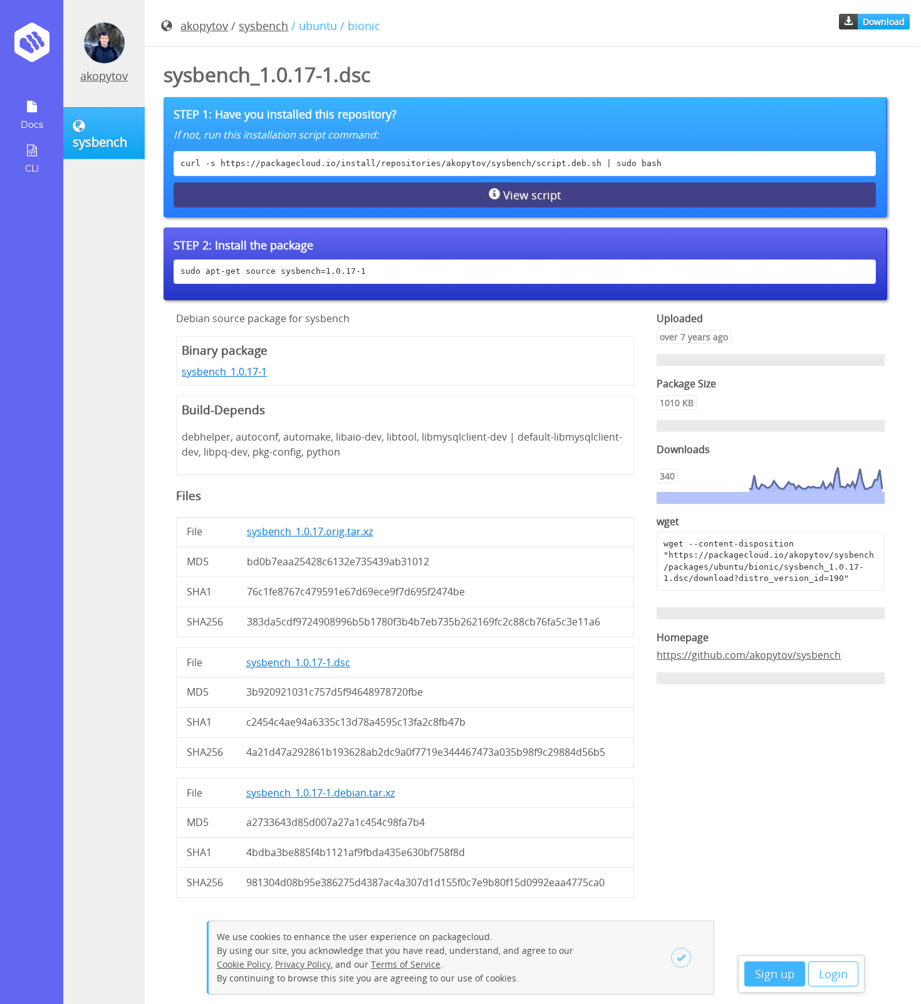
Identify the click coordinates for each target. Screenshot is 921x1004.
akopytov (104, 75)
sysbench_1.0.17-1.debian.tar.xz (320, 793)
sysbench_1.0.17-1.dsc (298, 662)
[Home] (31, 46)
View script (530, 194)
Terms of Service (405, 964)
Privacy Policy (303, 964)
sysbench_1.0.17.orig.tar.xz (310, 531)
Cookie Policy (244, 964)
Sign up (774, 973)
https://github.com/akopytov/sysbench (749, 655)
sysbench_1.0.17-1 (224, 372)
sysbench (263, 25)
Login (833, 973)
